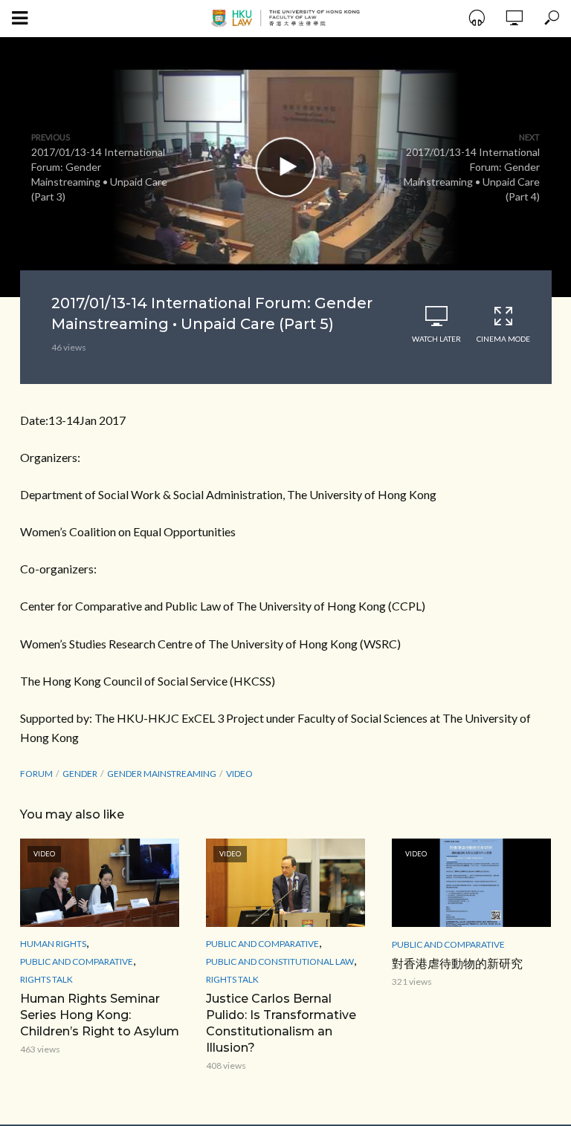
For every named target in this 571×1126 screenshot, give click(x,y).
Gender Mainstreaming (161, 773)
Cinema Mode (503, 338)
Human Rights (53, 943)
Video (239, 773)
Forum (36, 773)
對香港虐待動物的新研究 (457, 964)
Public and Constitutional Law (280, 961)
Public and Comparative (76, 961)
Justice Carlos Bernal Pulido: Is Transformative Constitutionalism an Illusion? (281, 1023)
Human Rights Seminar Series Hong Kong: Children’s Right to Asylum (99, 1015)
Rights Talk (46, 979)
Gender (79, 773)
